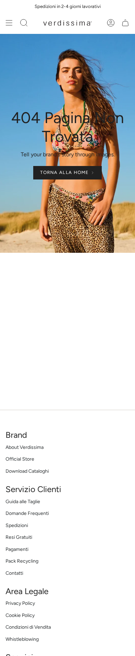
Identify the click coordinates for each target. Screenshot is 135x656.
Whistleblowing (22, 639)
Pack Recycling (22, 561)
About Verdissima (25, 447)
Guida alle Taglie (23, 502)
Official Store (20, 459)
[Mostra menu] (9, 23)
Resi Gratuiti (19, 537)
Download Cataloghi (27, 471)
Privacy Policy (20, 603)
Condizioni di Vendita (28, 627)
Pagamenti (17, 549)
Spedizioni (17, 525)
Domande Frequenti (27, 513)
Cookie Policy (20, 615)
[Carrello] (125, 23)
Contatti (14, 573)
